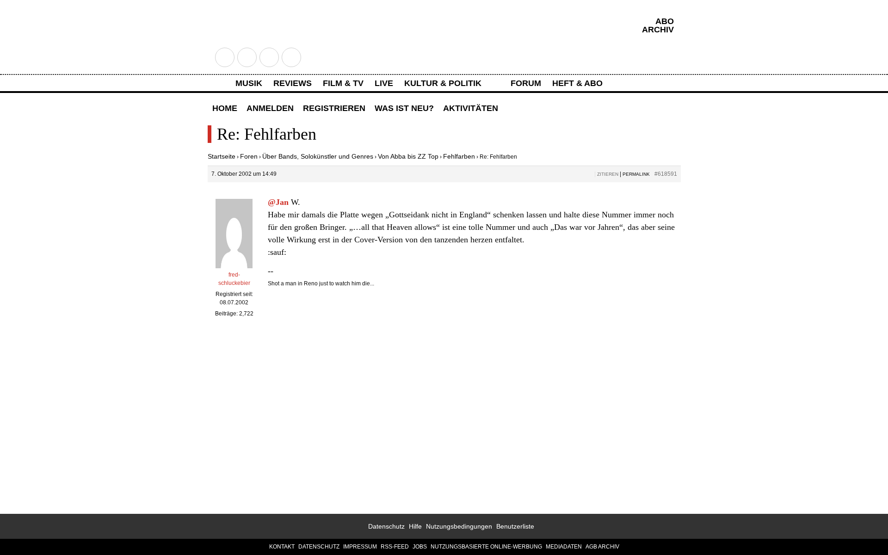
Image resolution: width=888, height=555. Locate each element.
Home (224, 108)
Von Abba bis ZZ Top (408, 156)
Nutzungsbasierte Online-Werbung (486, 546)
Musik (248, 83)
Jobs (420, 546)
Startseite (221, 156)
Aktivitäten (470, 108)
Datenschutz (386, 526)
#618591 (665, 174)
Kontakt (282, 546)
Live (384, 83)
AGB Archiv (602, 546)
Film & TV (343, 83)
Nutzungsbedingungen (459, 526)
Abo (664, 21)
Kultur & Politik (442, 83)
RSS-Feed (395, 546)
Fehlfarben (459, 156)
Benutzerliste (515, 526)
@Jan (278, 202)
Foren (249, 156)
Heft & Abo (577, 83)
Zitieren (607, 174)
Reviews (292, 83)
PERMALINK (636, 174)
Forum (526, 83)
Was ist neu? (404, 108)
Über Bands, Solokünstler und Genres (317, 156)
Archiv (658, 29)
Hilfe (415, 526)
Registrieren (334, 108)
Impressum (360, 546)
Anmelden (270, 108)
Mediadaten (564, 546)
